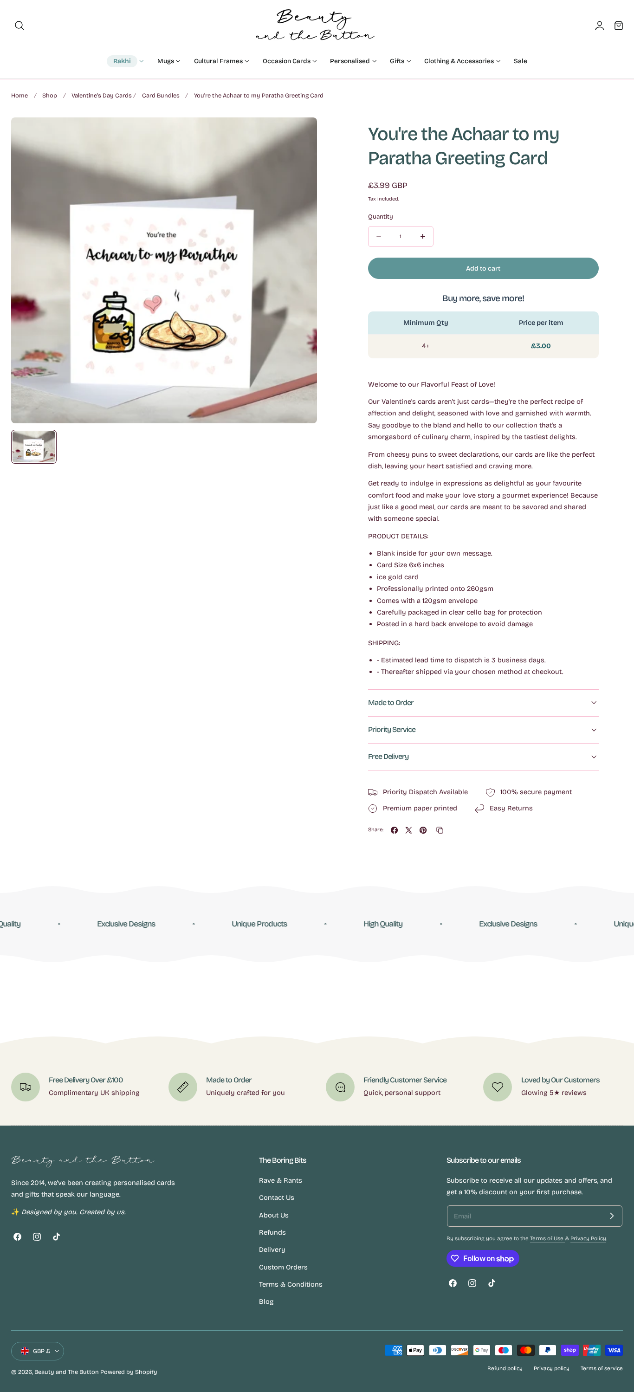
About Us (274, 1215)
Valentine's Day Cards (101, 95)
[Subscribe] (612, 1216)
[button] (19, 25)
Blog (266, 1301)
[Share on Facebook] (394, 830)
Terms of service (602, 1368)
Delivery (272, 1249)
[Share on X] (408, 830)
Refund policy (505, 1368)
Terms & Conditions (291, 1284)
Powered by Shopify (128, 1371)
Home (19, 95)
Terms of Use (547, 1238)
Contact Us (276, 1197)
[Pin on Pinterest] (423, 830)
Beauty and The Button (66, 1371)
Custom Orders (283, 1267)
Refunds (272, 1232)
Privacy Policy (588, 1238)
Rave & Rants (280, 1180)
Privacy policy (551, 1368)
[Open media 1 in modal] (301, 134)
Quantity (380, 216)
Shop (49, 95)
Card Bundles (161, 95)
